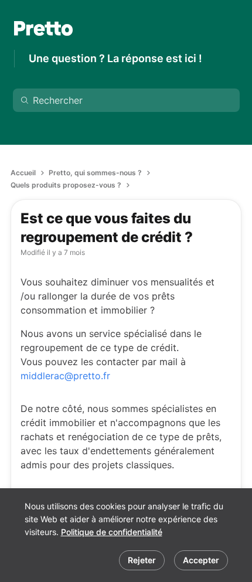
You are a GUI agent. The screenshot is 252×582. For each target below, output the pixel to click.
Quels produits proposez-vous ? (66, 185)
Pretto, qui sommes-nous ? (95, 172)
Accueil (23, 172)
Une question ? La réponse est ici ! (115, 58)
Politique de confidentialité (111, 532)
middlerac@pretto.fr (65, 376)
